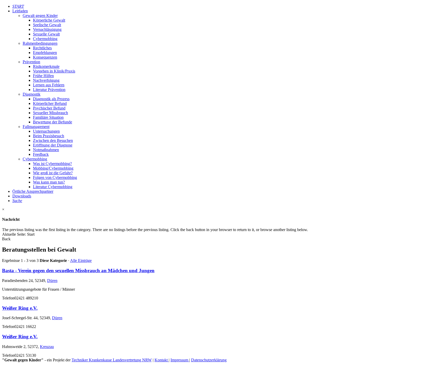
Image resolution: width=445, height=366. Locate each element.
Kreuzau (47, 346)
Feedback (41, 154)
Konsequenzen (45, 57)
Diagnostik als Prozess (51, 99)
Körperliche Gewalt (49, 20)
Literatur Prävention (49, 89)
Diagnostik (31, 94)
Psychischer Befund (49, 108)
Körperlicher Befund (50, 103)
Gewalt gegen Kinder (40, 15)
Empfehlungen (45, 52)
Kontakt (162, 360)
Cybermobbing (45, 38)
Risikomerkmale (46, 66)
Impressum (179, 360)
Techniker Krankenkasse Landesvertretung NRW (112, 360)
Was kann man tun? (49, 182)
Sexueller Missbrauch (50, 113)
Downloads (21, 196)
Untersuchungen (46, 131)
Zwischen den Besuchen (53, 140)
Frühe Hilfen (43, 76)
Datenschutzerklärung (209, 360)
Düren (52, 280)
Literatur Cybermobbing (52, 187)
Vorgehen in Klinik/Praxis (54, 71)
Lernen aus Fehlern (48, 85)
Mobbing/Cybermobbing (53, 168)
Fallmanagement (36, 126)
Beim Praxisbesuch (48, 136)
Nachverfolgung (46, 80)
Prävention (31, 62)
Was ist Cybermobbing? (52, 163)
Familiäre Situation (48, 117)
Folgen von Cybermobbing (55, 177)
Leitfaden (20, 11)
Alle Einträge (81, 260)
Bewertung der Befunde (52, 122)
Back (6, 239)
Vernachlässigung (47, 29)
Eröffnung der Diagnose (52, 145)
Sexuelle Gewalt (46, 34)
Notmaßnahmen (46, 150)
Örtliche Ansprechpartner (32, 191)
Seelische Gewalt (47, 25)
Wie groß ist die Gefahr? (53, 173)
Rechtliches (42, 48)
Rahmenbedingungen (40, 43)
